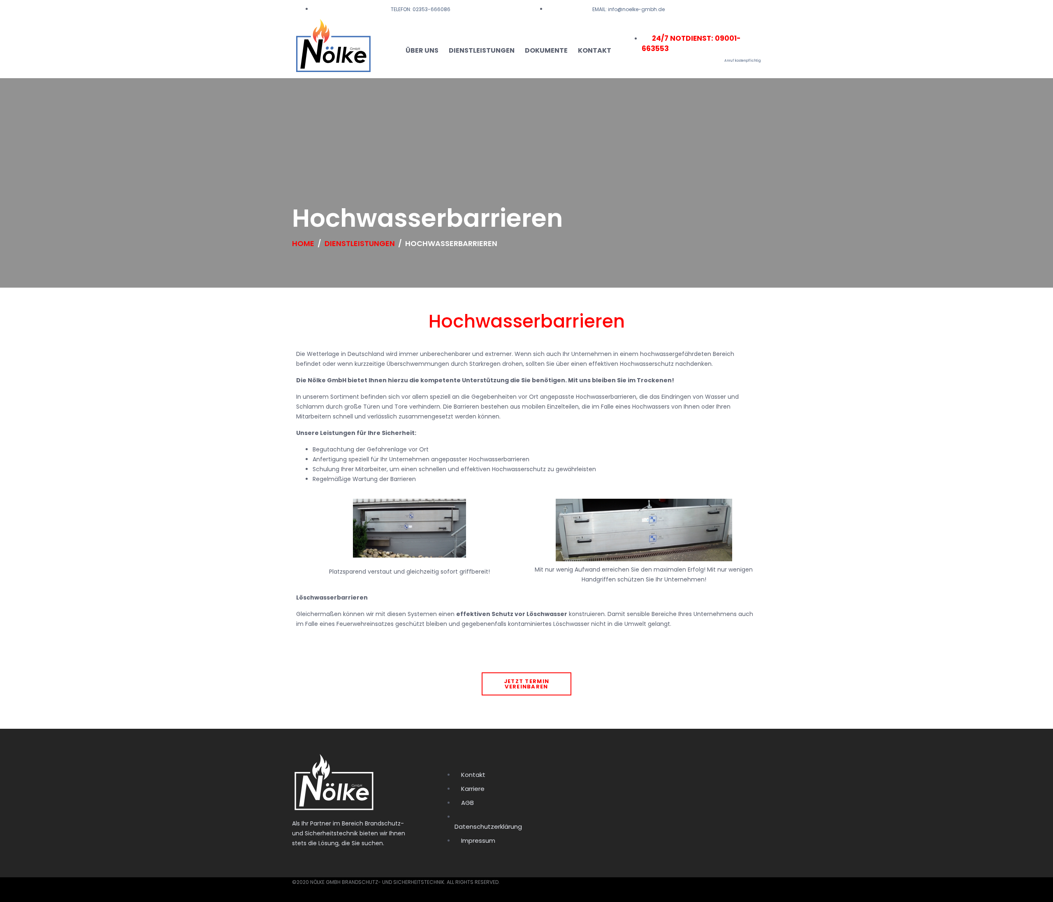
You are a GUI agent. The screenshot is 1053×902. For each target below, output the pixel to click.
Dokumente (546, 50)
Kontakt (594, 50)
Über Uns (422, 50)
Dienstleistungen (482, 50)
